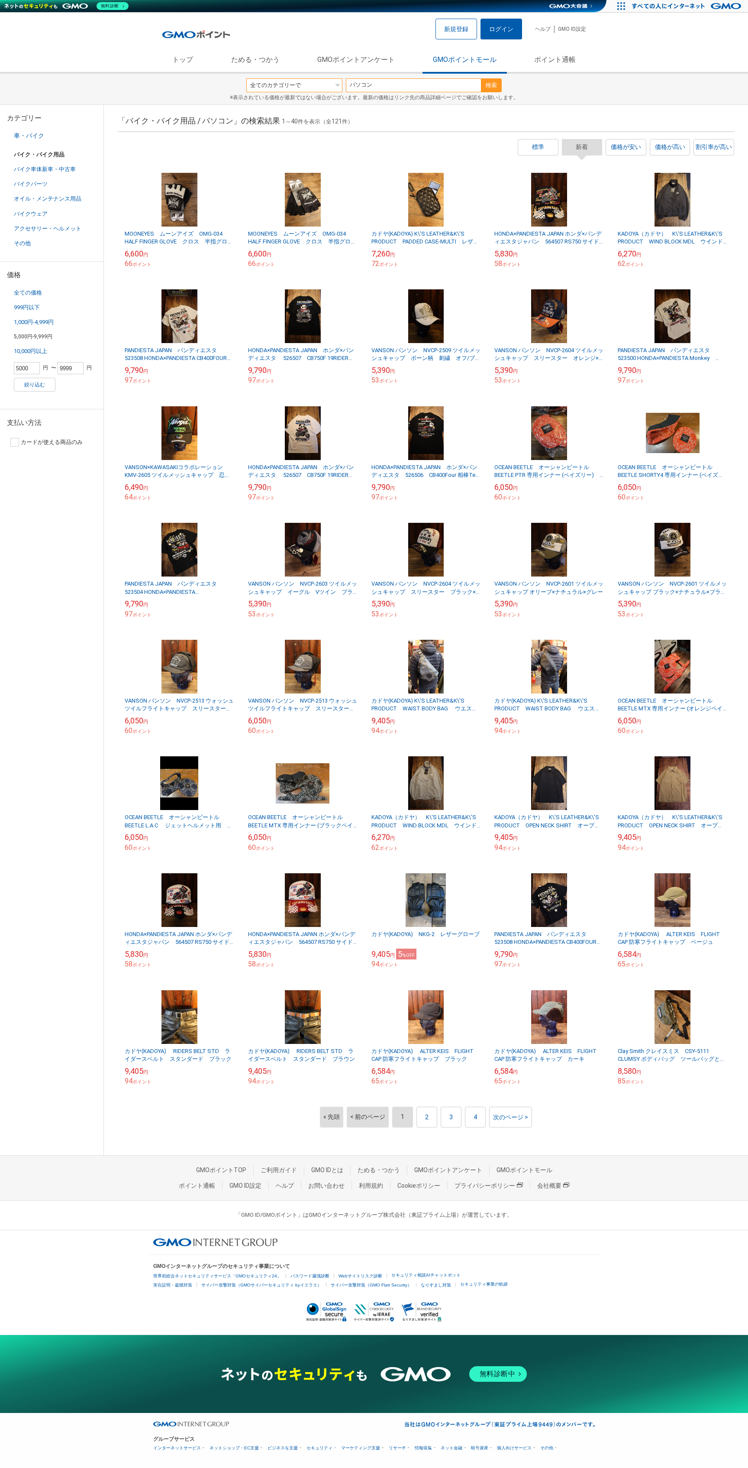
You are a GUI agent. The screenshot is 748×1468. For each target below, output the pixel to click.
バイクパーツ (31, 184)
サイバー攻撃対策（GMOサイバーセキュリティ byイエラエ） (261, 1285)
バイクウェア (31, 214)
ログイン (501, 29)
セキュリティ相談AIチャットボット (426, 1275)
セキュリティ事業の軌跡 (484, 1284)
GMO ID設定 (572, 29)
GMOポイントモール (465, 59)
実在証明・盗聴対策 (172, 1285)
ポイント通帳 (555, 59)
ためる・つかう (255, 59)
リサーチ (397, 1447)
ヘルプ (543, 29)
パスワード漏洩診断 (309, 1276)
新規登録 (456, 29)
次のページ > (510, 1117)
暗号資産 (479, 1447)
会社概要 (549, 1185)
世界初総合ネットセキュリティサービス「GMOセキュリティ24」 (217, 1276)
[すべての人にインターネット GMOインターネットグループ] (687, 6)
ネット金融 (451, 1447)
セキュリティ (319, 1447)
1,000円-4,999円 (34, 322)
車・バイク (29, 135)
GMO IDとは (327, 1170)
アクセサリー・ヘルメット (47, 228)
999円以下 (27, 307)
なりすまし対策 (436, 1285)
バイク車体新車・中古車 (45, 169)
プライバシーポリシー (485, 1185)
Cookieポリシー (418, 1185)
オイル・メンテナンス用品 (47, 198)
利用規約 (371, 1185)
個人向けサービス (514, 1447)
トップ (182, 59)
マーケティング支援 (360, 1447)
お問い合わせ (326, 1185)
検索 (491, 85)
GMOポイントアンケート (356, 59)
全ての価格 (28, 292)
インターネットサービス (177, 1447)
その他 (22, 243)
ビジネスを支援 (283, 1447)
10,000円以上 (30, 351)
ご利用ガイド (279, 1170)
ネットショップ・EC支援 (234, 1447)
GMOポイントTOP (221, 1170)
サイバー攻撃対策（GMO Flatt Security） (371, 1285)
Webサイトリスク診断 (360, 1276)
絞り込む (34, 385)
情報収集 (423, 1447)
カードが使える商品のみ (52, 442)
